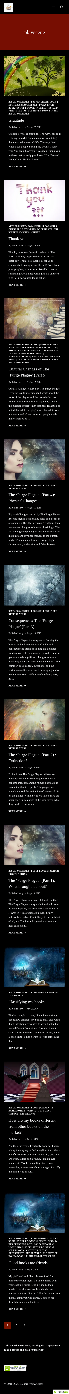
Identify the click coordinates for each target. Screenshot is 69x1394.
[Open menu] (53, 7)
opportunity (16, 1253)
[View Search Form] (61, 7)
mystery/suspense (19, 357)
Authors (13, 226)
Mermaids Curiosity (40, 229)
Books (47, 226)
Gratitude (16, 120)
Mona (39, 354)
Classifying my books (26, 1002)
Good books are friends (28, 1263)
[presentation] (34, 76)
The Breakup (16, 995)
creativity (46, 1108)
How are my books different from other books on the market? (31, 1126)
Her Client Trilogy (20, 1244)
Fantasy (31, 1111)
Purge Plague (39, 357)
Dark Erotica (48, 992)
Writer (24, 232)
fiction (52, 348)
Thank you (17, 238)
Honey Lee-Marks (18, 351)
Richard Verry (17, 127)
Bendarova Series (18, 102)
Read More (17, 166)
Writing (35, 232)
